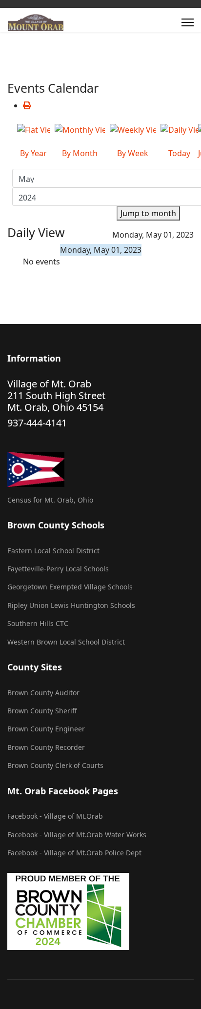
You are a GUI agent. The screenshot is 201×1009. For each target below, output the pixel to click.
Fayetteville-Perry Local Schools (58, 568)
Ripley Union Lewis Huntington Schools (71, 605)
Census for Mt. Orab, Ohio (50, 499)
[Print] (27, 105)
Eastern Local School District (53, 550)
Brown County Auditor (43, 692)
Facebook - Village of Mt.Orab (55, 816)
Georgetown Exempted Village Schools (70, 586)
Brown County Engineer (46, 728)
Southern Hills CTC (37, 623)
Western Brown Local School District (66, 641)
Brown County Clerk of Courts (55, 765)
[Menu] (187, 22)
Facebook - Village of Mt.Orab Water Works (76, 834)
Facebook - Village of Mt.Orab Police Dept (74, 852)
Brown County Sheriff (42, 710)
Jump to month (148, 213)
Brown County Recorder (46, 747)
